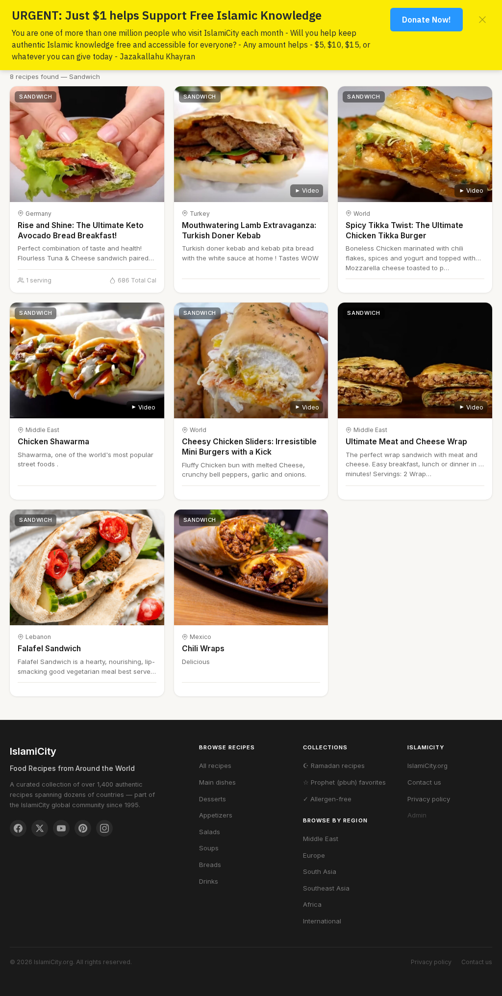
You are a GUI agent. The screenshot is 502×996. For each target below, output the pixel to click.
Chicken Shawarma (53, 441)
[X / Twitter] (39, 828)
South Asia (319, 871)
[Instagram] (104, 828)
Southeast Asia (326, 888)
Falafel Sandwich (49, 648)
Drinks (208, 881)
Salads (209, 832)
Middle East (320, 839)
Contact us (424, 782)
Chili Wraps (203, 648)
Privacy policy (428, 799)
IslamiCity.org (427, 765)
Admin (417, 815)
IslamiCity (33, 751)
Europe (314, 855)
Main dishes (217, 782)
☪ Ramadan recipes (334, 765)
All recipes (215, 765)
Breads (210, 864)
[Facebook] (18, 828)
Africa (312, 904)
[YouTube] (61, 828)
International (322, 921)
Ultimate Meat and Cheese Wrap (406, 441)
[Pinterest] (83, 828)
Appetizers (215, 815)
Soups (209, 848)
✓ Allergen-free (327, 799)
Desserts (212, 799)
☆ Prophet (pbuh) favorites (344, 782)
